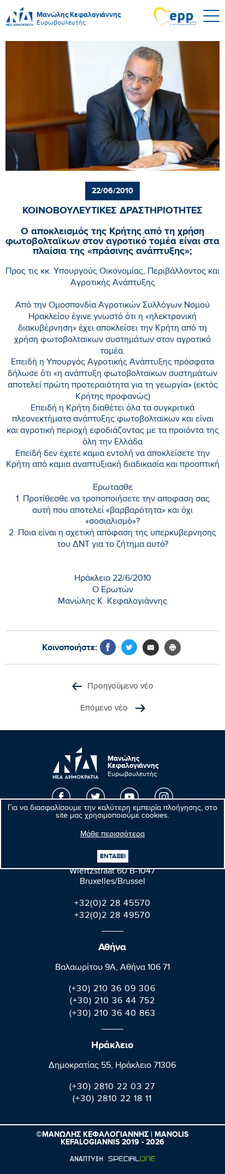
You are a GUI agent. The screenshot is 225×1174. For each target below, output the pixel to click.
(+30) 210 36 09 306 (112, 990)
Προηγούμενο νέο (120, 686)
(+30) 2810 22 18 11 (112, 1100)
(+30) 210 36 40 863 (112, 1014)
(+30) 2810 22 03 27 (112, 1088)
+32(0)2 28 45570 (112, 904)
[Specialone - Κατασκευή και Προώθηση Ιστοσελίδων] (112, 1158)
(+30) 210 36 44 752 (112, 1002)
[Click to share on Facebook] (108, 647)
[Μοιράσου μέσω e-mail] (151, 647)
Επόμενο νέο (105, 708)
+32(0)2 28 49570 (112, 916)
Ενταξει (113, 856)
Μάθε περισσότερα (112, 835)
